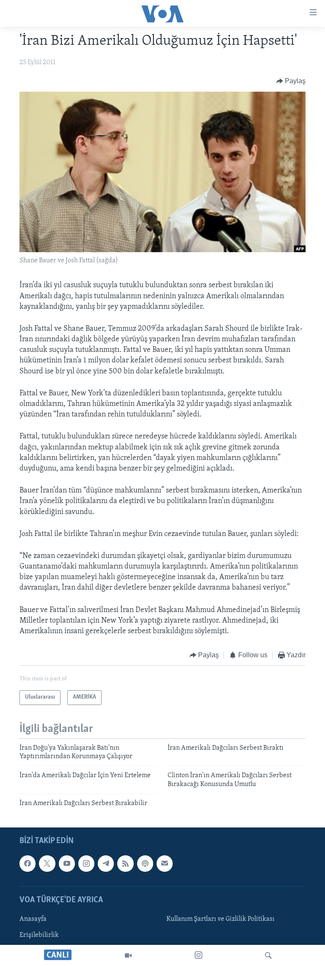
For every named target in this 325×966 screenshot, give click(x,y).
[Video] (128, 955)
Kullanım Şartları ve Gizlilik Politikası (220, 919)
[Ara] (268, 955)
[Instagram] (198, 955)
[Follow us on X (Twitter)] (47, 863)
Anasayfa (33, 919)
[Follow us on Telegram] (106, 863)
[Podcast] (145, 863)
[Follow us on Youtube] (67, 863)
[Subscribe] (165, 863)
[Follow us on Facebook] (27, 863)
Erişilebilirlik (39, 935)
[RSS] (125, 863)
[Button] (291, 81)
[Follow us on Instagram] (86, 863)
